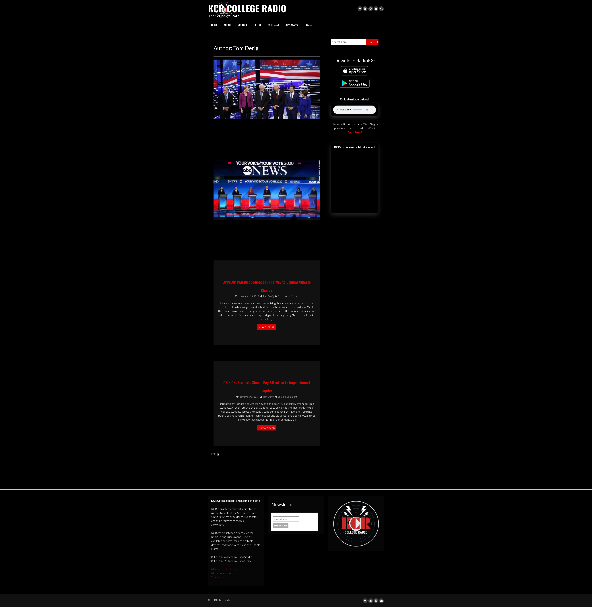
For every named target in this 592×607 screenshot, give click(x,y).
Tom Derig (268, 296)
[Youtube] (365, 8)
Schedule (243, 25)
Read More (267, 327)
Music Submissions (222, 573)
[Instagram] (370, 8)
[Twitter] (360, 8)
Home (214, 25)
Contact (310, 25)
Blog (258, 25)
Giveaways (292, 25)
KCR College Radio (247, 8)
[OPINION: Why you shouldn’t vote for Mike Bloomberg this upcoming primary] (267, 89)
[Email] (376, 8)
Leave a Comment (287, 396)
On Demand (273, 25)
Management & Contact (225, 569)
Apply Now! (354, 132)
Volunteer (217, 577)
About (227, 25)
